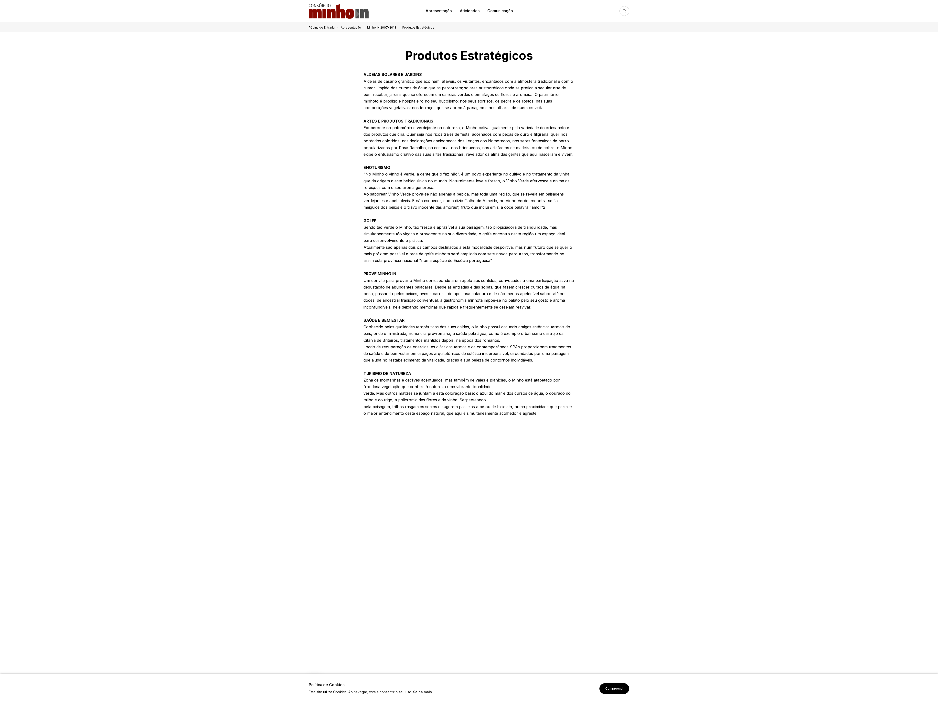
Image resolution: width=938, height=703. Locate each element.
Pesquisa (624, 11)
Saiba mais (422, 692)
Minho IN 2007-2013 (381, 27)
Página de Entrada (322, 27)
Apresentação (439, 10)
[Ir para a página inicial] (341, 11)
